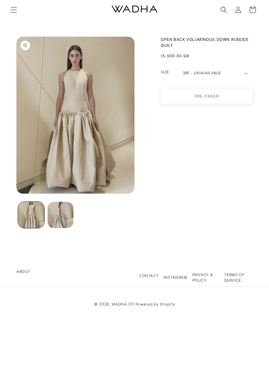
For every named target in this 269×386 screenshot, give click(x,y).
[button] (14, 10)
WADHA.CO (123, 304)
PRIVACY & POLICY (202, 277)
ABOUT (23, 271)
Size (165, 72)
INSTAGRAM (175, 277)
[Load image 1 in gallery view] (31, 215)
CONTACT (148, 275)
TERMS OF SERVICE (234, 277)
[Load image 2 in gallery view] (61, 215)
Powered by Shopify (155, 304)
